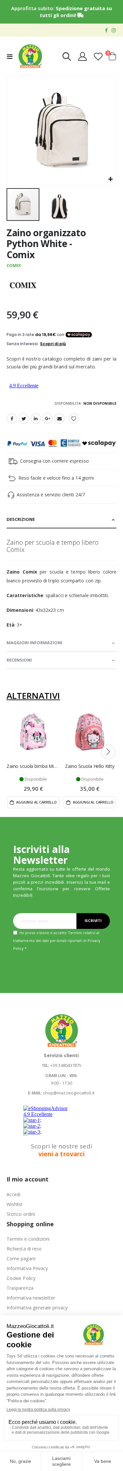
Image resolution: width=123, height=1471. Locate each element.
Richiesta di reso (24, 1249)
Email (59, 418)
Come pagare (21, 1258)
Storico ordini (21, 1214)
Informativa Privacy (27, 1268)
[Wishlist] (98, 56)
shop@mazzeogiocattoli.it (69, 1093)
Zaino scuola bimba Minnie (33, 766)
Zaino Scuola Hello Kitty (89, 766)
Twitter (23, 418)
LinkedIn (36, 418)
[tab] (61, 519)
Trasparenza (20, 1288)
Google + (47, 418)
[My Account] (82, 56)
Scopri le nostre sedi (61, 1150)
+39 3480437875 (65, 1065)
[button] (110, 179)
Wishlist (15, 1204)
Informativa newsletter (31, 1298)
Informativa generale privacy (37, 1307)
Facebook (12, 418)
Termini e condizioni (28, 1239)
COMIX (14, 265)
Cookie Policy (21, 1278)
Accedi (13, 1194)
